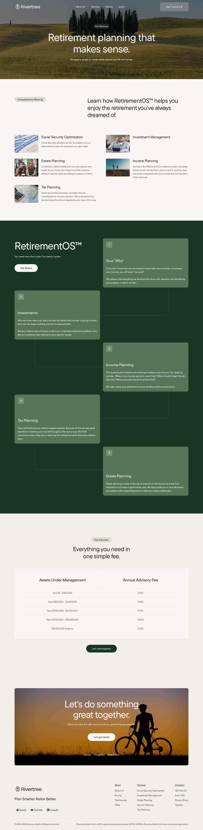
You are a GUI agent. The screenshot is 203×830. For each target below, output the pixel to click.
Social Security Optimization (62, 137)
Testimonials (121, 800)
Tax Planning (50, 187)
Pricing (118, 795)
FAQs (117, 804)
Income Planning (145, 161)
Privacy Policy (181, 800)
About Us (119, 790)
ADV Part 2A (181, 790)
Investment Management (151, 137)
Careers (179, 804)
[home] (28, 7)
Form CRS (180, 795)
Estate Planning (53, 161)
